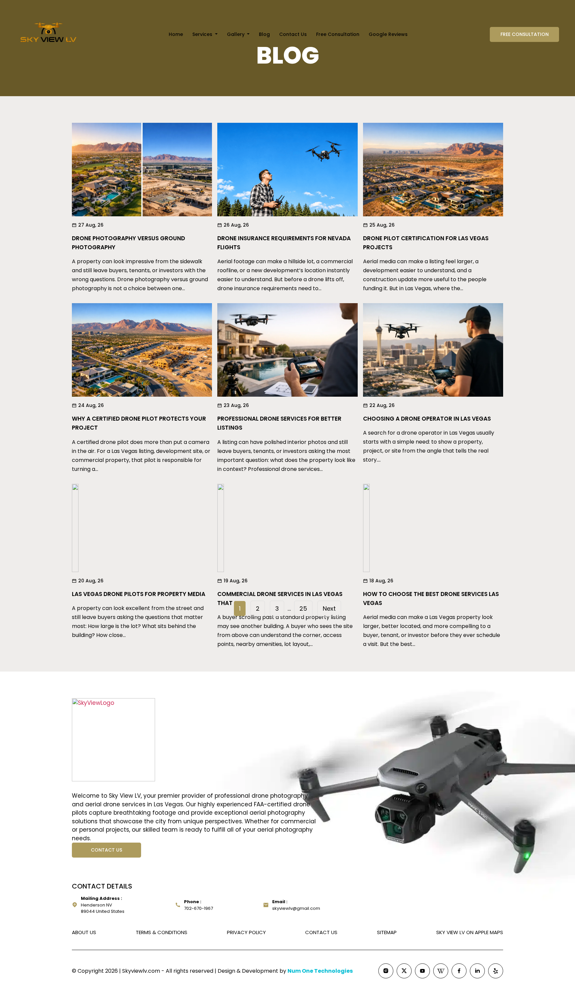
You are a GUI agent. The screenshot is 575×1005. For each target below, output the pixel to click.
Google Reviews (388, 34)
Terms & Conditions (161, 932)
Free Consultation (337, 34)
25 (303, 608)
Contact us (106, 850)
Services (203, 34)
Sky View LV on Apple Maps (469, 932)
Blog (264, 34)
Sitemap (387, 932)
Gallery (236, 34)
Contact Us (293, 34)
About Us (84, 932)
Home (176, 34)
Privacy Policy (246, 932)
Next (329, 608)
